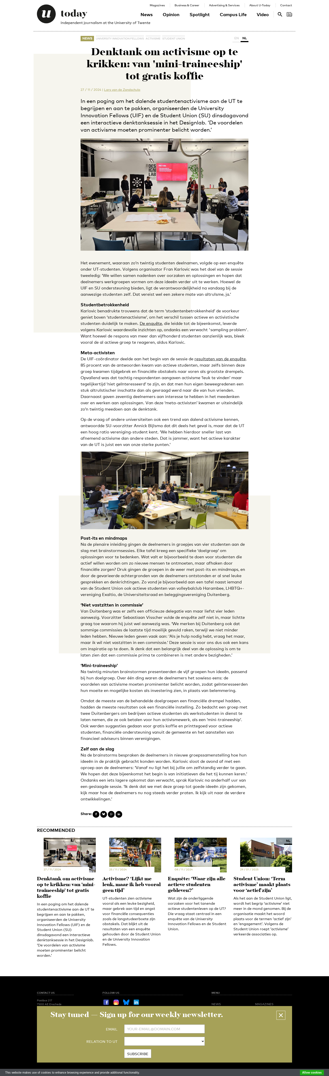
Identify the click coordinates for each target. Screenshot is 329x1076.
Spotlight (200, 14)
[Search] (289, 14)
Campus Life (233, 14)
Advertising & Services (224, 5)
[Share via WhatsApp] (111, 814)
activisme (153, 38)
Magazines (157, 5)
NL (244, 38)
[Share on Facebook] (96, 814)
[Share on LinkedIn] (118, 814)
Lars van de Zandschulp (122, 89)
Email (112, 1029)
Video (263, 14)
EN (236, 38)
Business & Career (187, 5)
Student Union (173, 38)
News (147, 14)
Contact (286, 5)
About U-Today (259, 5)
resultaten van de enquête (220, 358)
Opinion (171, 14)
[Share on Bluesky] (103, 814)
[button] (280, 1015)
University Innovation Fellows (120, 38)
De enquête (151, 323)
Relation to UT (102, 1041)
